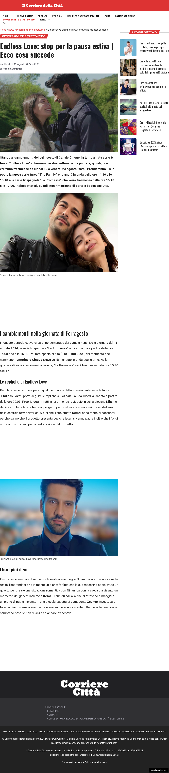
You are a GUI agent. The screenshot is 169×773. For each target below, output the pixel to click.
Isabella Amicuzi (12, 68)
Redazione (53, 711)
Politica (57, 16)
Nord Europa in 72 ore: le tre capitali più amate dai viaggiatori (154, 106)
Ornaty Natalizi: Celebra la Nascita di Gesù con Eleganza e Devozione (153, 126)
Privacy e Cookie (55, 707)
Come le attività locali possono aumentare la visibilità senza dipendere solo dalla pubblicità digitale (154, 66)
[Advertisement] (59, 305)
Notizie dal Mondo (125, 16)
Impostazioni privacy (158, 770)
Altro (43, 19)
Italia (107, 16)
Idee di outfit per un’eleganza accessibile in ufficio (153, 86)
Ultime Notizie (25, 16)
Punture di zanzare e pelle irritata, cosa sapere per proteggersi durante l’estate (154, 47)
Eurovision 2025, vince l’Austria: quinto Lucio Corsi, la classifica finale (154, 146)
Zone (5, 16)
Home (3, 29)
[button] (4, 22)
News (11, 29)
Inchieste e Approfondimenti (83, 16)
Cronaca (42, 16)
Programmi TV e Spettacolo (19, 19)
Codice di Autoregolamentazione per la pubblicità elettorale (85, 719)
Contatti (52, 715)
